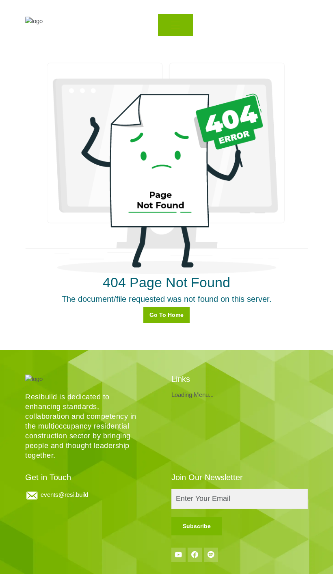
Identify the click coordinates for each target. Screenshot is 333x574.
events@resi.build (64, 494)
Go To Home (166, 315)
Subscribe (197, 526)
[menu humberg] (175, 25)
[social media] (178, 555)
